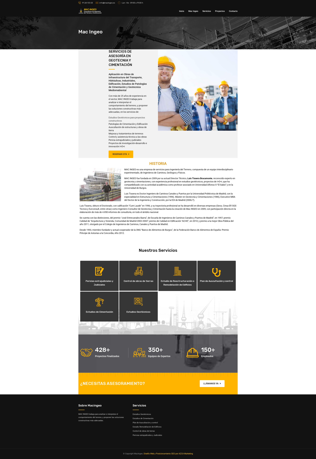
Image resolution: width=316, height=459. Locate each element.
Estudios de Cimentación (99, 312)
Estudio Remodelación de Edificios (147, 427)
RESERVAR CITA (120, 154)
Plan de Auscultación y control (216, 281)
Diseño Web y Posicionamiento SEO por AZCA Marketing (168, 453)
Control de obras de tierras (138, 281)
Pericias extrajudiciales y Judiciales (147, 435)
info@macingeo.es (107, 3)
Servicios (206, 11)
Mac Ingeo (193, 11)
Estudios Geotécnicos (138, 312)
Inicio (181, 11)
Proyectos (220, 11)
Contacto (233, 11)
